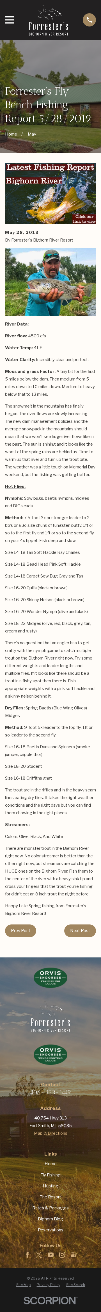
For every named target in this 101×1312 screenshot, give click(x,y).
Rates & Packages (50, 1208)
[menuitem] (23, 1285)
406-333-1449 (50, 1092)
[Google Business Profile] (74, 1255)
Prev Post (20, 930)
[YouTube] (51, 1255)
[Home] (48, 20)
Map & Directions (50, 1133)
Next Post (80, 930)
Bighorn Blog (50, 1219)
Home (51, 1163)
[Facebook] (27, 1255)
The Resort (50, 1197)
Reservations (50, 1230)
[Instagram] (62, 1255)
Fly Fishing (50, 1175)
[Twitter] (39, 1255)
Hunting (50, 1186)
